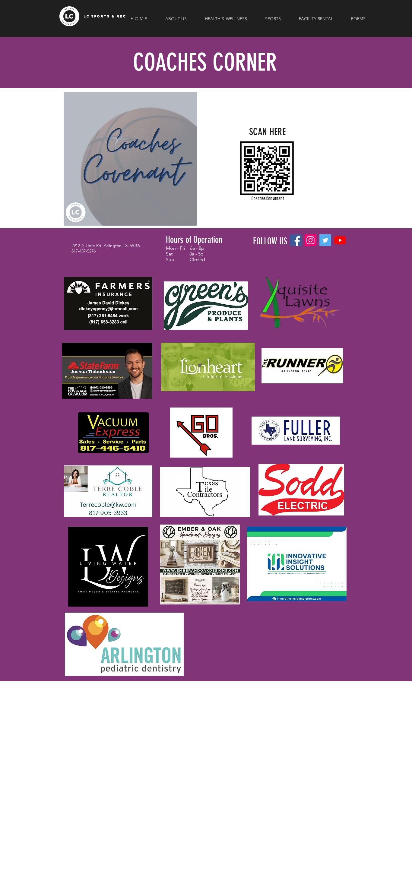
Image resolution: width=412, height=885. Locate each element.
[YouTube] (340, 240)
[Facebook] (296, 240)
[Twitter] (325, 240)
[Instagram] (310, 240)
